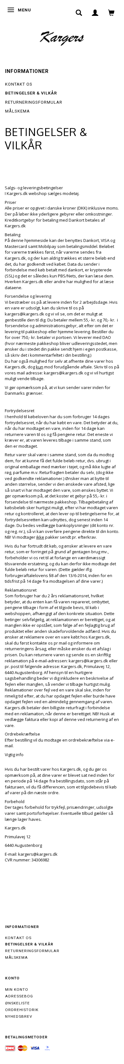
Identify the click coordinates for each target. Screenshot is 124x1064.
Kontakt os (18, 84)
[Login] (95, 13)
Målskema (17, 111)
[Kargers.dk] (62, 37)
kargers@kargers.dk (24, 314)
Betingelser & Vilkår (31, 93)
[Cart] (111, 13)
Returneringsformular (33, 102)
